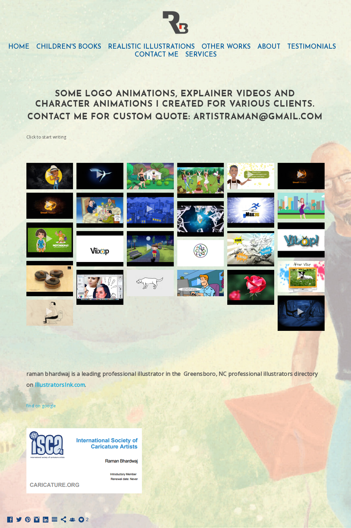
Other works (226, 47)
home (18, 47)
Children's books (68, 47)
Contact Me (157, 55)
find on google (41, 406)
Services (201, 55)
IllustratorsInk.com (60, 384)
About (268, 47)
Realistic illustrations (151, 47)
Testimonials (311, 47)
